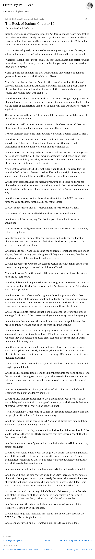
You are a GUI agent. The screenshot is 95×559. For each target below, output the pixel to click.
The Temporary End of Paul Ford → (75, 540)
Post (36, 19)
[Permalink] (86, 19)
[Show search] (89, 5)
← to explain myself (12, 540)
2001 (47, 540)
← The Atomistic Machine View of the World (22, 549)
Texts (26, 11)
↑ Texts (47, 549)
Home (6, 11)
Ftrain (7, 5)
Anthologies (16, 11)
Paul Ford (26, 5)
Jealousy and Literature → (79, 549)
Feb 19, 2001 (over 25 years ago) (19, 19)
